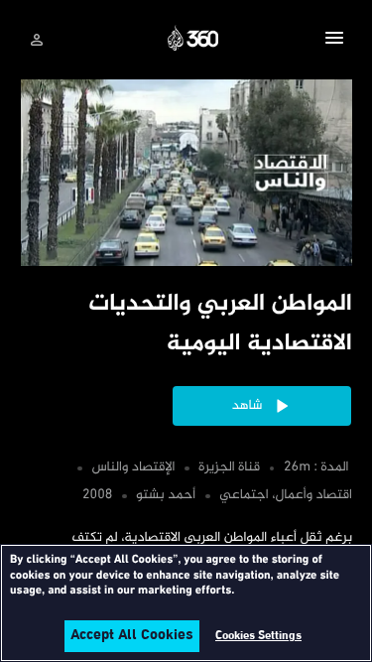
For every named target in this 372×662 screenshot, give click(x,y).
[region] (186, 603)
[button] (334, 41)
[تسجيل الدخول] (37, 40)
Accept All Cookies (131, 636)
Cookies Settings (258, 636)
